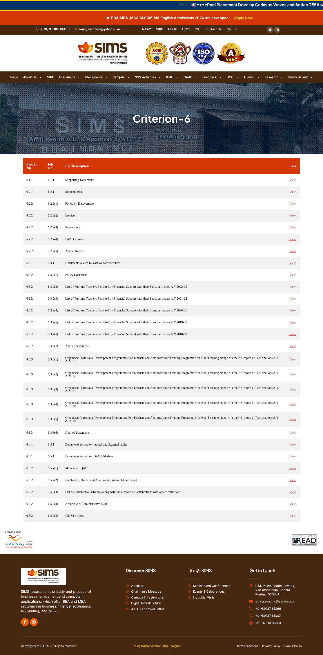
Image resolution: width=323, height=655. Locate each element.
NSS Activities (145, 77)
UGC (230, 77)
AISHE (172, 29)
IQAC (169, 77)
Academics (67, 77)
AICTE (186, 29)
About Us (30, 77)
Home (14, 77)
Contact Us (213, 29)
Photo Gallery (298, 77)
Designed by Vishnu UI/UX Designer (157, 646)
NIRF (159, 29)
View (292, 180)
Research (271, 77)
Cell (229, 29)
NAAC (146, 29)
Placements (93, 77)
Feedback (209, 77)
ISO (198, 29)
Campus (119, 77)
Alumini (248, 77)
